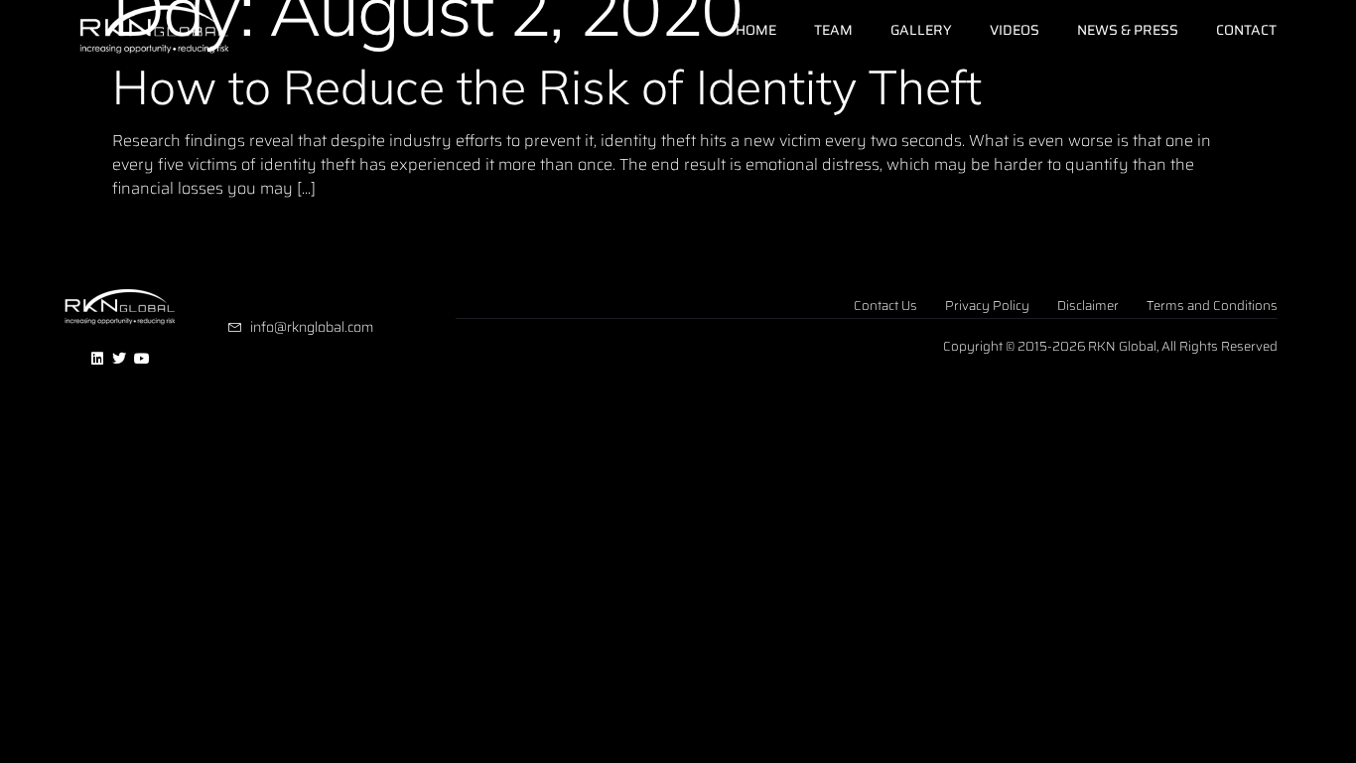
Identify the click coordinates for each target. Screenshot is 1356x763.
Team (833, 30)
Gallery (921, 30)
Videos (1014, 30)
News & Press (1127, 30)
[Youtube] (142, 360)
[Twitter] (120, 360)
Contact (1246, 30)
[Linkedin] (97, 360)
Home (756, 30)
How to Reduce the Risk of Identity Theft (547, 86)
